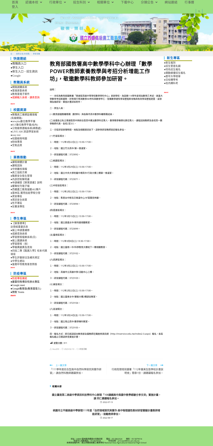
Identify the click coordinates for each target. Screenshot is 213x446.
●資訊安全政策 (19, 199)
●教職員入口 (18, 63)
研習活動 (83, 349)
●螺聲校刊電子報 (20, 186)
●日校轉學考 (171, 79)
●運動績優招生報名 (175, 73)
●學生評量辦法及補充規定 (25, 257)
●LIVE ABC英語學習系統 (25, 131)
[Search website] (199, 11)
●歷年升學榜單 (172, 76)
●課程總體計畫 (19, 162)
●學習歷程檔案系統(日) (23, 237)
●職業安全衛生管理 (21, 175)
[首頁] (11, 54)
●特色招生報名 (172, 69)
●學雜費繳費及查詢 (21, 247)
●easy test (15, 135)
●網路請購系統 (19, 87)
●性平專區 (16, 203)
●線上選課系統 (19, 240)
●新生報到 (170, 62)
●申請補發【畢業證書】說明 (26, 182)
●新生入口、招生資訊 (24, 71)
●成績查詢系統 (19, 233)
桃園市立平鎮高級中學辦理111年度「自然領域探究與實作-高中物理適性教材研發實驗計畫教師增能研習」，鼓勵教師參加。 (106, 412)
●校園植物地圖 (19, 138)
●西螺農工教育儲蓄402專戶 (26, 189)
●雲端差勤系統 (19, 90)
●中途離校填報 (19, 169)
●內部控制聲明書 (20, 179)
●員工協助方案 (19, 172)
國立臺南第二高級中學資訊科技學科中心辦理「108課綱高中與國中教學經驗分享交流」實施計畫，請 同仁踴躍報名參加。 (106, 396)
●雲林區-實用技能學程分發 (25, 193)
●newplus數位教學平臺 (23, 121)
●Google (16, 75)
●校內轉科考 (171, 83)
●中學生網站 (18, 261)
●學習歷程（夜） (20, 243)
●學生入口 (17, 67)
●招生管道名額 (172, 66)
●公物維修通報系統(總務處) (26, 128)
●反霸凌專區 (18, 206)
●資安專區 (16, 196)
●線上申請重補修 (20, 230)
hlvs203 (55, 349)
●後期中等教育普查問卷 (24, 264)
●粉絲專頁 (16, 141)
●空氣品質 (16, 145)
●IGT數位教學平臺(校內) (24, 124)
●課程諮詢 (16, 165)
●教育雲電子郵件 (20, 94)
